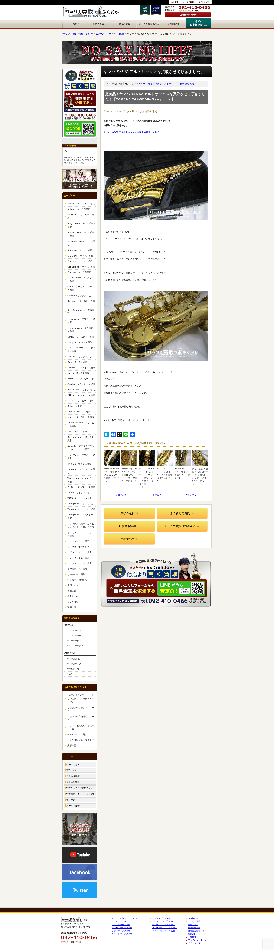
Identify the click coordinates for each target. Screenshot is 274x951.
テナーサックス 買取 (78, 558)
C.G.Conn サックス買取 (80, 255)
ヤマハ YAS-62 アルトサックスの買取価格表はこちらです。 (133, 132)
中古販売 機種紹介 (77, 580)
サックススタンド (75, 659)
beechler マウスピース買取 (80, 216)
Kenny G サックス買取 (79, 356)
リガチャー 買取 (76, 574)
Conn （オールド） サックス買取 (81, 288)
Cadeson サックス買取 (79, 261)
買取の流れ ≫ (129, 513)
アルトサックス (74, 630)
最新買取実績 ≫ (129, 526)
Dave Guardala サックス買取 (80, 312)
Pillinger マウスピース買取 (81, 395)
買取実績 (189, 83)
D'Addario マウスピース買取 (81, 303)
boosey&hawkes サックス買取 (81, 243)
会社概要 (174, 2)
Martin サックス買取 (78, 373)
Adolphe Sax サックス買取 (81, 203)
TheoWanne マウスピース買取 (81, 457)
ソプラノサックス (75, 635)
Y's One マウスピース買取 (81, 487)
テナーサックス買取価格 (163, 924)
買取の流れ (71, 770)
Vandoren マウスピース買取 (81, 471)
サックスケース (74, 664)
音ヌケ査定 (72, 602)
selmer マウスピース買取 (80, 417)
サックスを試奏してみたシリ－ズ (80, 727)
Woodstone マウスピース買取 (81, 480)
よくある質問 (188, 2)
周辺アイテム (74, 585)
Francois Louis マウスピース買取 (81, 330)
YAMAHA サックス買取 (149, 83)
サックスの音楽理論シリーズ (80, 718)
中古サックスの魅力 (77, 734)
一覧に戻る (156, 495)
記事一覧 (71, 607)
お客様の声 (193, 918)
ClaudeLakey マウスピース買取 (80, 279)
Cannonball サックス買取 (81, 266)
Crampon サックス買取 (79, 295)
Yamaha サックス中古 (78, 492)
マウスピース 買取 (77, 569)
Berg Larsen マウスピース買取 (81, 225)
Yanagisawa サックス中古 (80, 503)
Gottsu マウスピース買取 (80, 336)
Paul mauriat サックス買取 (81, 389)
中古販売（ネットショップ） (80, 794)
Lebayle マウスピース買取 (81, 367)
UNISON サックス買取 (79, 463)
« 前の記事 (121, 495)
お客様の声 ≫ (129, 539)
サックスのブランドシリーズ (80, 709)
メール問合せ (73, 805)
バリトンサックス (75, 645)
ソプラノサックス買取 (122, 927)
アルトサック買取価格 (162, 921)
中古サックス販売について (79, 788)
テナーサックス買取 (121, 931)
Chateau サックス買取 (79, 272)
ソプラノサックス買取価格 (164, 927)
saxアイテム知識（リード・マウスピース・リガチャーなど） (81, 698)
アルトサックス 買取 (173, 83)
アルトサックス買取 (121, 924)
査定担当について (196, 931)
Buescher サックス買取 (79, 250)
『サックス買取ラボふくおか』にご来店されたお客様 (80, 525)
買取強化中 (72, 596)
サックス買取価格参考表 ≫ (181, 526)
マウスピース (73, 669)
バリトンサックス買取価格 (164, 931)
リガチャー (72, 674)
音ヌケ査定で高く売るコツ (80, 740)
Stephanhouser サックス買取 (80, 439)
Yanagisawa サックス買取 (81, 509)
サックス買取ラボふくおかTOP (126, 918)
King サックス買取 (77, 362)
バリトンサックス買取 (122, 934)
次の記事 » (191, 495)
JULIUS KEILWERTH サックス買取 (81, 349)
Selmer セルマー (75, 406)
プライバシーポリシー (198, 940)
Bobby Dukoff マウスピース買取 (80, 234)
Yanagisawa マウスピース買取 (81, 516)
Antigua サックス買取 (79, 209)
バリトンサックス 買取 (79, 563)
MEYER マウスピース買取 (81, 378)
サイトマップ (204, 2)
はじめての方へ (119, 921)
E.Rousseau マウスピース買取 (81, 321)
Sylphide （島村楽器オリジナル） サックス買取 (80, 448)
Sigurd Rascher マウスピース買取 (80, 424)
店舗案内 (192, 934)
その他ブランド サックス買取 (80, 534)
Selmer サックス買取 (78, 411)
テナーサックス (74, 640)
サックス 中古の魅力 (78, 547)
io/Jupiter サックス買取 (79, 342)
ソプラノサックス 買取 (79, 552)
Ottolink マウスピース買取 (81, 384)
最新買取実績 (73, 776)
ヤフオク (70, 800)
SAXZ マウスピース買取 (80, 400)
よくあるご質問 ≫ (182, 513)
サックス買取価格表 (161, 918)
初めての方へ (73, 764)
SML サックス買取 (77, 431)
